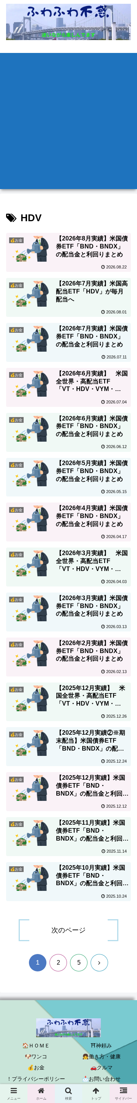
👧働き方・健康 (101, 1056)
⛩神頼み (101, 1045)
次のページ (68, 930)
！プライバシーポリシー (35, 1079)
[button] (122, 977)
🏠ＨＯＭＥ (36, 1045)
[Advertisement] (68, 121)
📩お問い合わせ (101, 1079)
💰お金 (36, 1067)
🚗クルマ (101, 1067)
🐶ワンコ (36, 1056)
